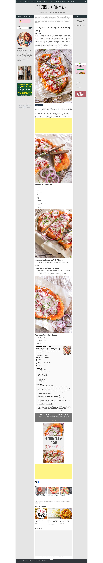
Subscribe (27, 285)
